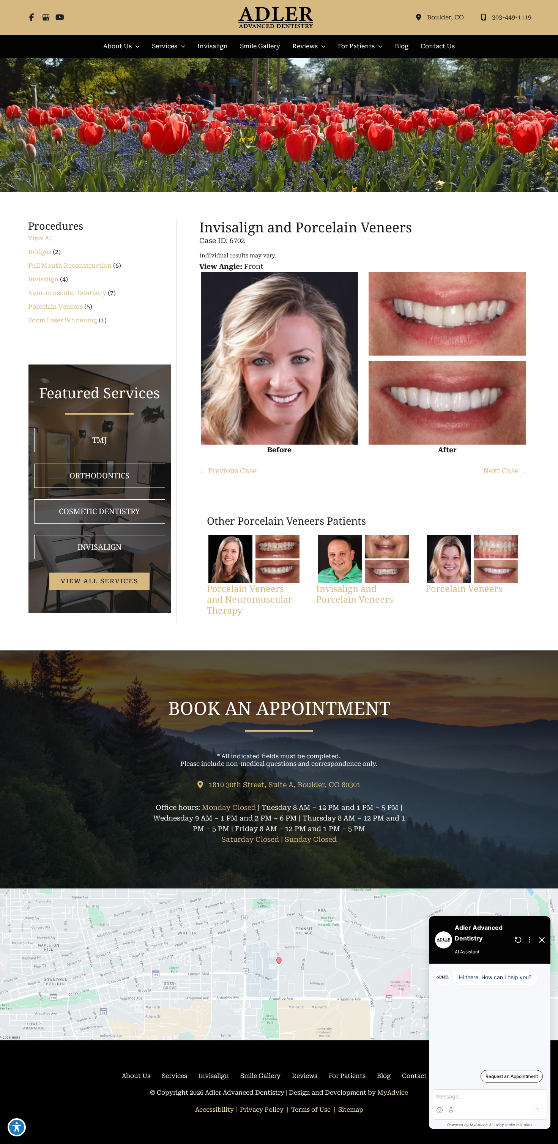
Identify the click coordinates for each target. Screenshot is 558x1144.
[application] (136, 46)
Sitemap (350, 1109)
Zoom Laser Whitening (62, 320)
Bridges (39, 252)
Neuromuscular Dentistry (67, 293)
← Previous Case (228, 471)
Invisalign (43, 279)
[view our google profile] (46, 17)
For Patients (347, 1075)
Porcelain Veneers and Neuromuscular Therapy (249, 599)
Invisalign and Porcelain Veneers (305, 227)
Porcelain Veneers (55, 306)
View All (40, 238)
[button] (121, 46)
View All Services (99, 581)
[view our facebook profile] (32, 17)
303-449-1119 (511, 17)
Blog (384, 1075)
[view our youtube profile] (60, 17)
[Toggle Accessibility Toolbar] (17, 1127)
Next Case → (505, 471)
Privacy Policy (261, 1109)
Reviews (304, 1075)
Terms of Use (311, 1109)
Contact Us (419, 1075)
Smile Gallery (260, 1075)
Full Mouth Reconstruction (70, 265)
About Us (136, 1075)
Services (174, 1075)
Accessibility (214, 1109)
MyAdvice (392, 1092)
